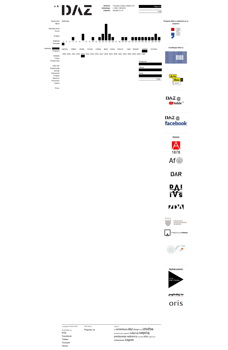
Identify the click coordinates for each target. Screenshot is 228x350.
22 (133, 41)
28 (152, 41)
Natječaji (56, 41)
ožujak (81, 49)
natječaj (144, 332)
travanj (89, 49)
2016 (97, 54)
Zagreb (129, 339)
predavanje (120, 336)
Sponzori (56, 78)
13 (103, 41)
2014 (87, 54)
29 (156, 41)
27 (149, 41)
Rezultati (56, 43)
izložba (148, 329)
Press (57, 88)
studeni (144, 49)
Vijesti (57, 24)
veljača (73, 49)
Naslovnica (55, 21)
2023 (129, 54)
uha (146, 336)
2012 (78, 54)
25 (142, 41)
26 (146, 41)
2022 (125, 54)
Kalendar (47, 48)
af (114, 329)
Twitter (65, 339)
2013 (83, 54)
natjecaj (134, 333)
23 (136, 41)
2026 (143, 54)
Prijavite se (89, 329)
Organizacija (54, 68)
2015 (92, 54)
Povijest (56, 76)
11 (96, 41)
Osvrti (57, 31)
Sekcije (56, 71)
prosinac (154, 49)
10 (93, 41)
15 (109, 41)
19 (123, 41)
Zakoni (56, 83)
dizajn (136, 329)
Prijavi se (157, 6)
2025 (139, 54)
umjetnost (151, 337)
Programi (56, 51)
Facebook (67, 336)
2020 (115, 54)
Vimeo (65, 346)
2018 (106, 54)
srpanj (112, 49)
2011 (73, 54)
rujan (129, 49)
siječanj (64, 49)
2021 (120, 54)
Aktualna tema (54, 28)
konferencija (118, 333)
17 (116, 41)
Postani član (54, 61)
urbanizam (119, 340)
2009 (64, 54)
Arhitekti (56, 56)
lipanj (106, 49)
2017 (101, 54)
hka (141, 329)
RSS (64, 333)
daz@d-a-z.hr (118, 10)
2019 (111, 54)
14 (106, 41)
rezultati (140, 337)
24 (139, 41)
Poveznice (55, 81)
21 (129, 41)
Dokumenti (55, 73)
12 (100, 41)
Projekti (56, 36)
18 (119, 41)
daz (130, 329)
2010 (69, 54)
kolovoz (120, 49)
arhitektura (121, 329)
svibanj (98, 49)
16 (113, 41)
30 (159, 41)
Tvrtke (56, 58)
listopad (136, 49)
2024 (134, 54)
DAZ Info (56, 66)
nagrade (126, 333)
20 (126, 41)
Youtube (66, 342)
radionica (132, 336)
